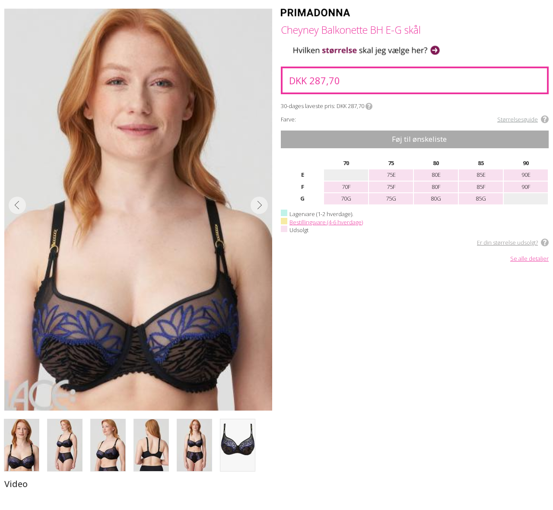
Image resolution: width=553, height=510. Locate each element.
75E (391, 174)
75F (391, 187)
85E (481, 174)
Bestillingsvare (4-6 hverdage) (326, 222)
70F (346, 187)
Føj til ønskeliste (419, 139)
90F (525, 187)
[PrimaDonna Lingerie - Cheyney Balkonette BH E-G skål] (138, 210)
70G (346, 198)
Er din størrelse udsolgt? (507, 242)
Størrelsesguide (517, 119)
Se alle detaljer (529, 258)
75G (391, 198)
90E (526, 174)
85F (481, 187)
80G (436, 198)
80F (436, 187)
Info (368, 106)
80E (436, 174)
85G (481, 198)
